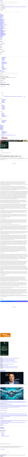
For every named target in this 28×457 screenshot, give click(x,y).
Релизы (3, 66)
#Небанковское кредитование (3, 24)
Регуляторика (9, 96)
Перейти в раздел (2, 418)
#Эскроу (1, 29)
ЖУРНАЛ (3, 59)
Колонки (3, 64)
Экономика (19, 96)
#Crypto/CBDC (2, 125)
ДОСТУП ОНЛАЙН (2, 71)
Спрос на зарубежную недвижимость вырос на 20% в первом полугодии (8, 367)
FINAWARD (3, 100)
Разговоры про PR (4, 63)
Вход (0, 46)
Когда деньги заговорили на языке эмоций (21, 413)
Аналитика (3, 114)
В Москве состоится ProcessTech (4, 365)
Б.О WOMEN (3, 102)
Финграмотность (16, 96)
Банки (4, 96)
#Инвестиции (1, 19)
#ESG (1, 126)
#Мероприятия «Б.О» (2, 23)
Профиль (1, 38)
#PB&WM (1, 35)
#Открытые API (2, 25)
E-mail (1, 39)
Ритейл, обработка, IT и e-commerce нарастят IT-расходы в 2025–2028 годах (9, 366)
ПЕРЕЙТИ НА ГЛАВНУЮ (3, 410)
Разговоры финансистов (5, 132)
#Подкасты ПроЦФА (2, 26)
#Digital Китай (2, 15)
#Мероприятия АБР (2, 33)
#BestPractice (1, 128)
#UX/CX (1, 36)
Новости (3, 65)
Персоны (3, 61)
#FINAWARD (1, 16)
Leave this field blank (2, 78)
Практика (3, 67)
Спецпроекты (3, 121)
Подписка (1, 0)
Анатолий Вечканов (2, 408)
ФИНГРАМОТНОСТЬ (3, 413)
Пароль (1, 41)
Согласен (1, 456)
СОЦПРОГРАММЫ (2, 420)
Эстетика (21, 96)
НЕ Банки (6, 96)
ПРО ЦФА (3, 58)
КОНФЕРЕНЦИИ (4, 57)
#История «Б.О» (2, 20)
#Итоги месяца (2, 21)
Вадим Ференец (2, 403)
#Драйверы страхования (3, 34)
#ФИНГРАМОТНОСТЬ (3, 28)
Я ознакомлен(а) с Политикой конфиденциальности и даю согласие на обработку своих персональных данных (14, 6)
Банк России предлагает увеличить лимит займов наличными (7, 360)
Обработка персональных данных (4, 76)
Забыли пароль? (3, 43)
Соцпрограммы (4, 69)
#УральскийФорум (2, 31)
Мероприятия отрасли (4, 68)
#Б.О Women (1, 17)
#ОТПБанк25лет (2, 32)
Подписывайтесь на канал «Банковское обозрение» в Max (8, 301)
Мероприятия (3, 122)
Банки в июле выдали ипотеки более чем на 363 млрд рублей (7, 359)
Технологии (12, 96)
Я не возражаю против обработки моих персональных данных (8, 77)
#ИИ (0, 18)
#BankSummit (1, 30)
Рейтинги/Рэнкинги (4, 131)
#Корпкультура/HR (2, 22)
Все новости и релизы (2, 370)
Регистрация (1, 70)
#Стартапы (1, 27)
